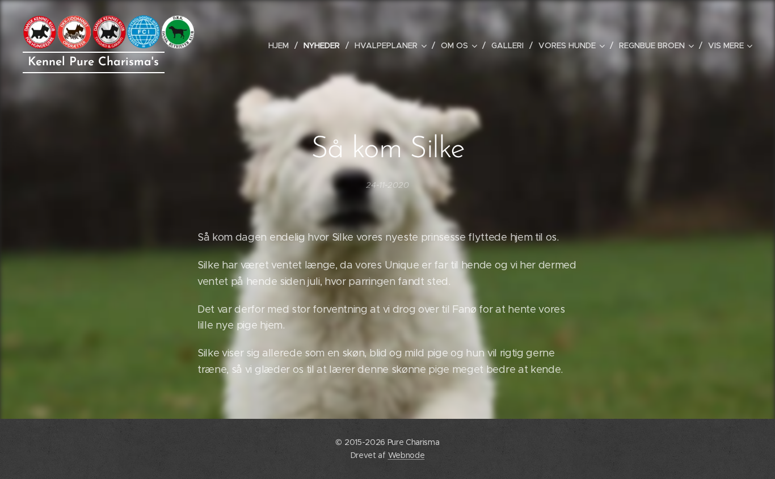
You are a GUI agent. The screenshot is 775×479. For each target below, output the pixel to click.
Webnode (406, 455)
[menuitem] (282, 45)
